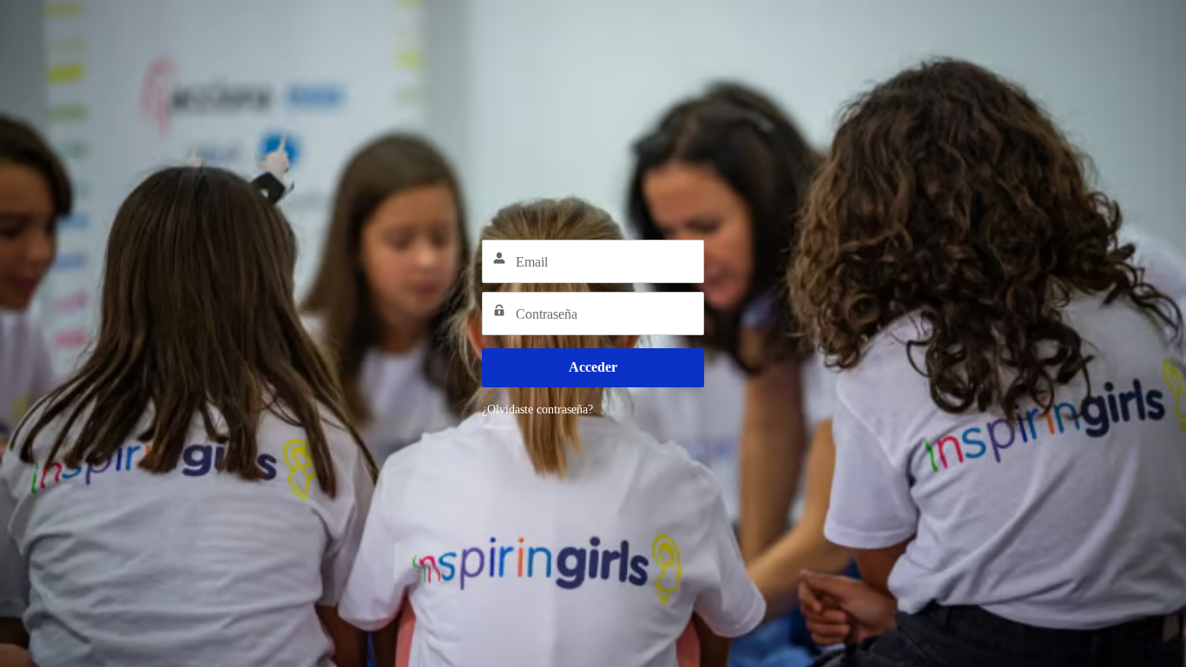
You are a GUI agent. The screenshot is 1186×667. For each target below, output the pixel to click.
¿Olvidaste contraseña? (537, 409)
